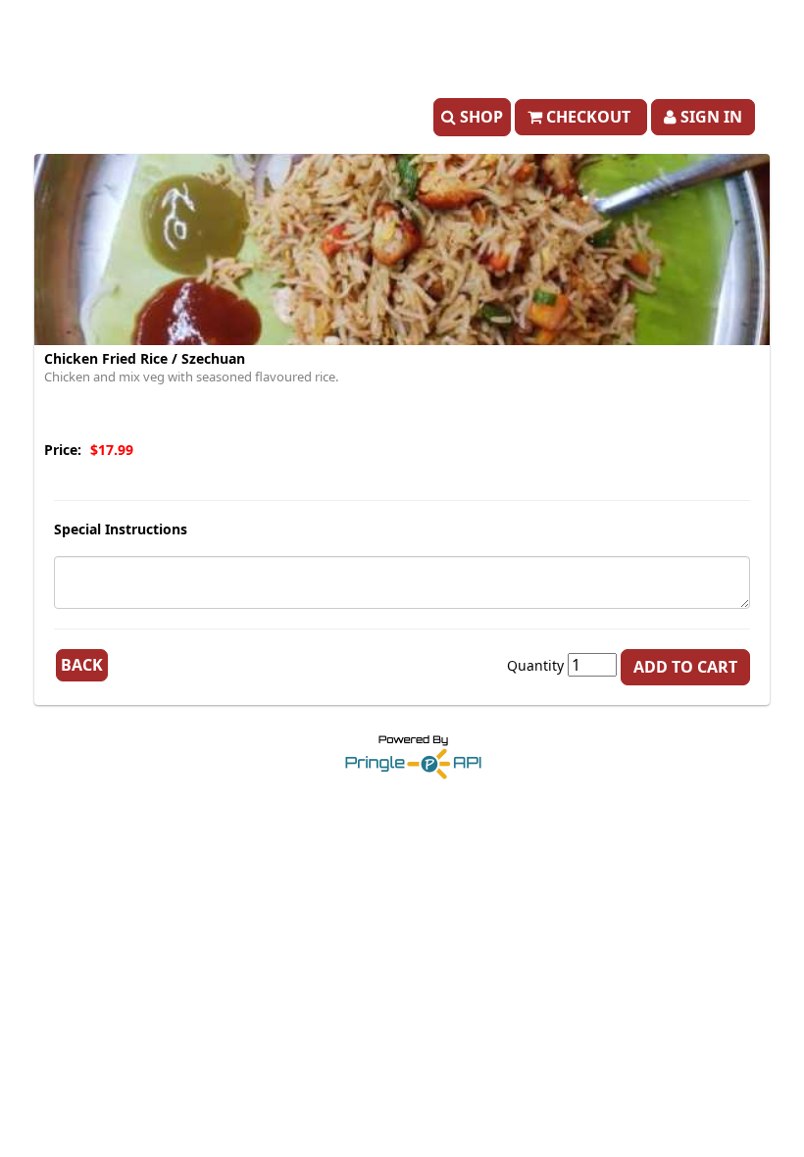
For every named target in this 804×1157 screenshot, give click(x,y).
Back (82, 665)
